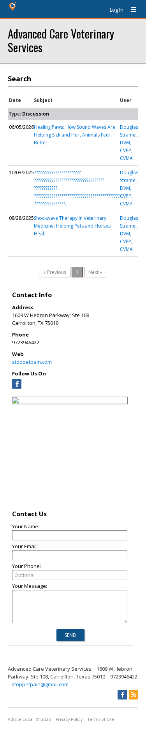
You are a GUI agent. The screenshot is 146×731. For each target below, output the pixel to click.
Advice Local (20, 719)
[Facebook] (16, 386)
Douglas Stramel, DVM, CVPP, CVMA (129, 142)
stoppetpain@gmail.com (40, 684)
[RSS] (133, 694)
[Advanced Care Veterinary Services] (15, 401)
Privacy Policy (69, 719)
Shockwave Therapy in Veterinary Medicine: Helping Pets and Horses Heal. (72, 226)
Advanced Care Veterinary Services (61, 40)
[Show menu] (130, 9)
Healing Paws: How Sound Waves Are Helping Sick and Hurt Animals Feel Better (74, 135)
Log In (116, 9)
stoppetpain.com (32, 361)
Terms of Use (101, 719)
